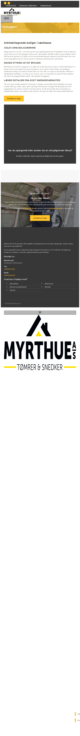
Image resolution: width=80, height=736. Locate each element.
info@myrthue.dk (45, 5)
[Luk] (40, 312)
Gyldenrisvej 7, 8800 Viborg (28, 5)
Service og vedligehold (18, 287)
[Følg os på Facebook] (5, 3)
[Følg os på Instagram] (9, 3)
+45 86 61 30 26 (11, 5)
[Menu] (6, 19)
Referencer (49, 283)
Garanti (12, 290)
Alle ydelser (14, 283)
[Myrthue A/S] (12, 15)
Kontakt (48, 287)
